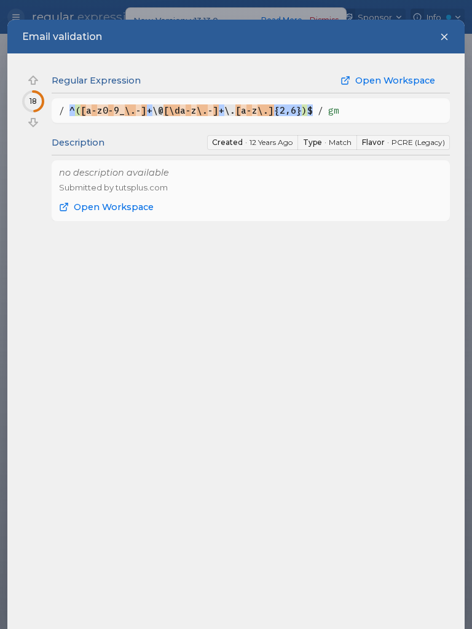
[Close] (444, 36)
